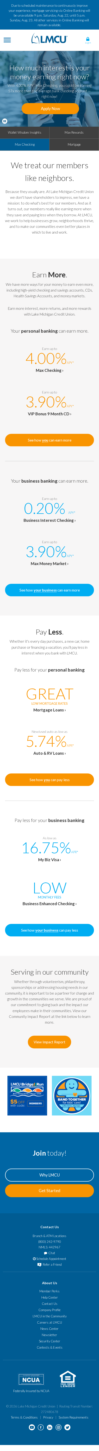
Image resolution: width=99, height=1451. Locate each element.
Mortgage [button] (74, 144)
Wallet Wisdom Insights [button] (24, 132)
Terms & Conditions (24, 1417)
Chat (51, 1253)
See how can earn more (49, 440)
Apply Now (50, 108)
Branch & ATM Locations (49, 1236)
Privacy (48, 1417)
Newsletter (49, 1335)
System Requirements (73, 1417)
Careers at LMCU (49, 1322)
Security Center (49, 1341)
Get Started (49, 1190)
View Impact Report (49, 1042)
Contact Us (49, 1304)
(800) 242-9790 (49, 1242)
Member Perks (49, 1291)
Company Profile (49, 1310)
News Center (49, 1329)
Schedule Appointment (51, 1259)
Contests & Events (49, 1347)
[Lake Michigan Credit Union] (49, 37)
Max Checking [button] (25, 144)
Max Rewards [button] (74, 132)
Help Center (49, 1297)
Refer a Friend (52, 1264)
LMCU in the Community (50, 1316)
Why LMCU (49, 1174)
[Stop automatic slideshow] (5, 121)
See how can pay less (50, 780)
